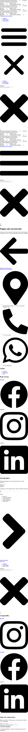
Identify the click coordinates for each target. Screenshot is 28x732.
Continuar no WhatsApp (5, 726)
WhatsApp (2, 725)
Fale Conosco (6, 20)
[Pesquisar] (0, 129)
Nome (1, 723)
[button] (14, 50)
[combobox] (6, 87)
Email (1, 484)
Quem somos (5, 19)
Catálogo (5, 18)
